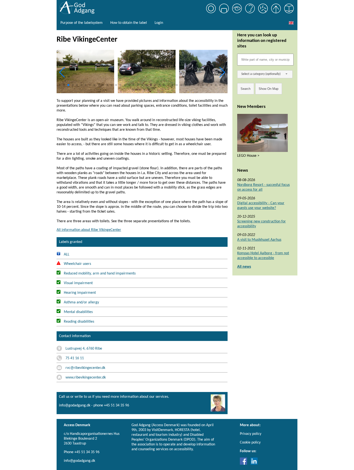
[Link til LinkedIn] (254, 464)
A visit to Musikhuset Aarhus (259, 240)
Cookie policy (250, 442)
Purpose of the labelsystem (81, 23)
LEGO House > (248, 156)
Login (159, 23)
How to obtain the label (128, 23)
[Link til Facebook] (244, 464)
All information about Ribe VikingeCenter (89, 230)
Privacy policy (250, 434)
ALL (66, 254)
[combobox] (265, 74)
